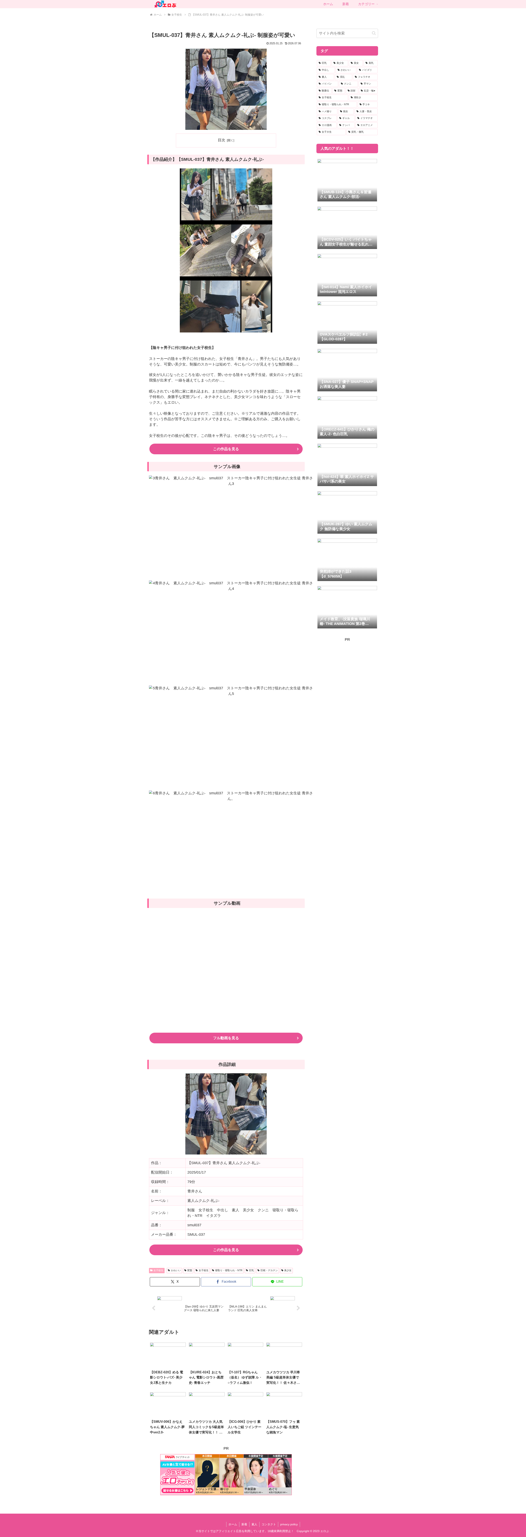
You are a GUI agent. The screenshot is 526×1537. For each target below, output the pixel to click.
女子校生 (158, 1270)
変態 (189, 1270)
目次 (221, 140)
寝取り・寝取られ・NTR (228, 1270)
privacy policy (289, 1524)
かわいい (176, 1270)
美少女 (288, 1270)
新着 (244, 1524)
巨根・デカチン (269, 1270)
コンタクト (269, 1524)
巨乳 (251, 1270)
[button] (373, 33)
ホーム (232, 1524)
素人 (254, 1524)
